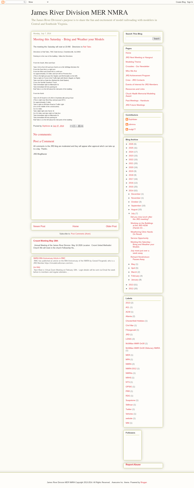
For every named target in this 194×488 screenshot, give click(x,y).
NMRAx (129, 373)
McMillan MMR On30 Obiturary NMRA (143, 348)
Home (76, 226)
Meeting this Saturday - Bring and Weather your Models (142, 244)
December (136, 194)
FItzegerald (131, 330)
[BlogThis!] (74, 126)
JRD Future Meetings (135, 105)
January (135, 280)
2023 (131, 156)
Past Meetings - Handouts (137, 100)
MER (128, 355)
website (129, 418)
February (135, 276)
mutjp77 (132, 129)
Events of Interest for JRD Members (142, 84)
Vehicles (129, 414)
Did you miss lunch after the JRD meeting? (141, 218)
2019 (131, 171)
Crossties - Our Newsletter (137, 66)
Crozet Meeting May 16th (45, 241)
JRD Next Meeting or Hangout (139, 57)
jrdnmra (132, 124)
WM (127, 423)
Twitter (129, 409)
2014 (131, 190)
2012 (131, 288)
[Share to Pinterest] (82, 126)
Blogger (144, 482)
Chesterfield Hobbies (135, 321)
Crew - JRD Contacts (135, 80)
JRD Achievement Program (138, 75)
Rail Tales (87, 47)
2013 (131, 285)
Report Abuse (133, 464)
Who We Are (131, 71)
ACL (128, 307)
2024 (131, 152)
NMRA (129, 364)
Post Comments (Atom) (80, 234)
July (133, 213)
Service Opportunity (139, 238)
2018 (131, 175)
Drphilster (133, 119)
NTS (128, 382)
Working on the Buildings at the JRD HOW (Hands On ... (142, 225)
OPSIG (129, 386)
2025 (131, 148)
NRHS (128, 378)
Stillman (129, 405)
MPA (128, 359)
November (136, 198)
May (133, 264)
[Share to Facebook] (79, 126)
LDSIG (129, 339)
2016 (131, 183)
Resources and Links (135, 89)
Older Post (111, 226)
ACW (128, 312)
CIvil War (130, 325)
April (133, 268)
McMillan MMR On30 (135, 343)
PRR (128, 391)
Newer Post (39, 226)
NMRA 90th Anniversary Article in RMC (49, 258)
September (136, 205)
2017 (131, 179)
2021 (131, 163)
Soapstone (130, 400)
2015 (131, 187)
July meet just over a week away (140, 251)
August (134, 209)
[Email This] (71, 126)
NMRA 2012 (131, 368)
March (134, 272)
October (135, 202)
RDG (128, 396)
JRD (128, 334)
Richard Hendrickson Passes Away (140, 258)
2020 (131, 167)
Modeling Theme (133, 62)
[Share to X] (76, 126)
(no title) (36, 267)
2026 (131, 144)
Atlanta (129, 316)
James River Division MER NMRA (79, 12)
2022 (131, 159)
